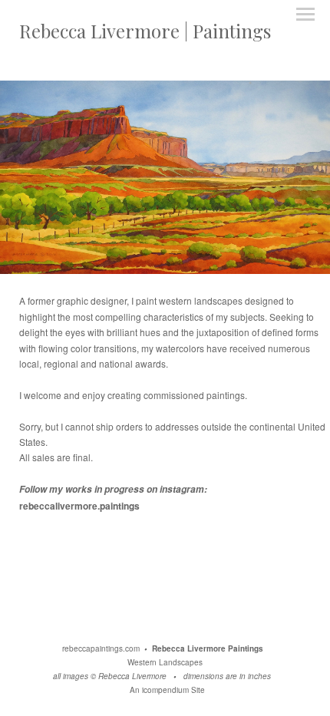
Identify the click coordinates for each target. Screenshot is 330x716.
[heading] (145, 34)
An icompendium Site (167, 690)
